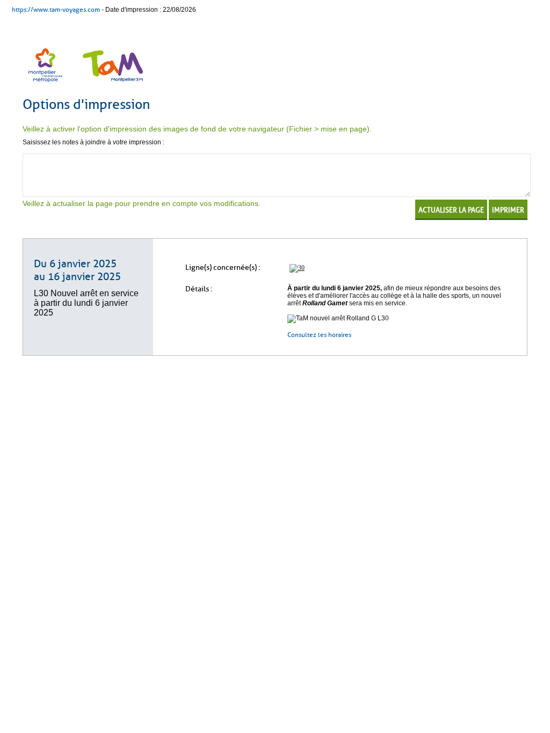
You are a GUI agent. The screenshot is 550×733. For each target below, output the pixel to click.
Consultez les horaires (320, 335)
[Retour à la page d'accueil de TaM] (111, 83)
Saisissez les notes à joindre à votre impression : (93, 142)
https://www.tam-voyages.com (56, 9)
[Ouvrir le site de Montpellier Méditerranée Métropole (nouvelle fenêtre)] (46, 83)
